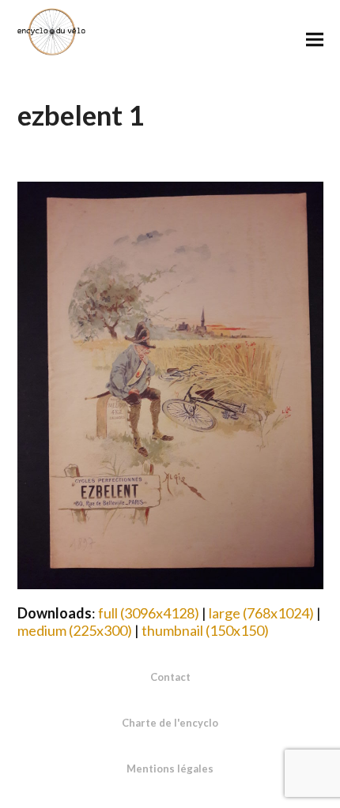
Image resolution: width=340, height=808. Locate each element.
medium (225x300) (74, 630)
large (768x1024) (261, 613)
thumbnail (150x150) (205, 630)
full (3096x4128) (148, 613)
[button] (314, 39)
